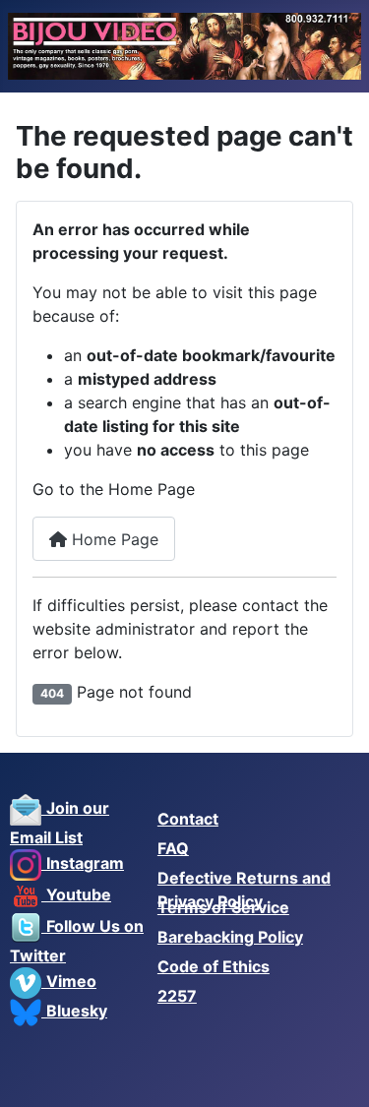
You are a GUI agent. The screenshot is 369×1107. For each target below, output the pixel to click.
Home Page (112, 539)
